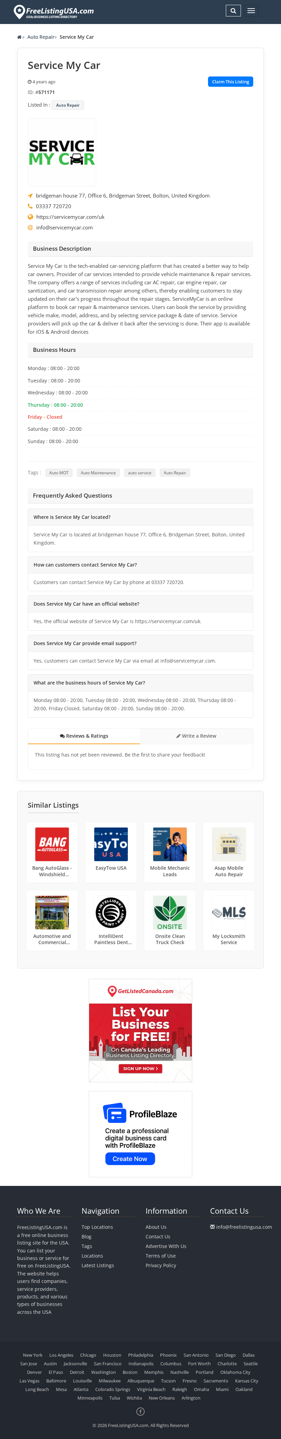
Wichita (134, 1398)
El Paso (56, 1372)
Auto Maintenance (98, 473)
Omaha (201, 1389)
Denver (34, 1372)
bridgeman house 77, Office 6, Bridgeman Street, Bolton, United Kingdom (123, 195)
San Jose (28, 1363)
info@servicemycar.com (64, 227)
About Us (156, 1227)
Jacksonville (75, 1363)
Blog (86, 1236)
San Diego (226, 1355)
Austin (50, 1363)
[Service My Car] (62, 151)
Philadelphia (140, 1355)
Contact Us (158, 1236)
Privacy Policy (161, 1265)
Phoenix (168, 1355)
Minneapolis (89, 1398)
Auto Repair (40, 37)
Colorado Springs (112, 1389)
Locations (92, 1255)
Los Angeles (61, 1355)
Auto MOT (59, 473)
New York (32, 1355)
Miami (222, 1389)
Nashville (179, 1372)
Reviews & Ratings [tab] (86, 736)
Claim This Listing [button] (230, 82)
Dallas (249, 1355)
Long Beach (37, 1389)
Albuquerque (140, 1381)
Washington (103, 1372)
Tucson (168, 1381)
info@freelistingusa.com (244, 1227)
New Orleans (162, 1398)
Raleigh (179, 1389)
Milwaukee (110, 1381)
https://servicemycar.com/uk (70, 216)
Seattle (251, 1363)
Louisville (82, 1381)
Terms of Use (161, 1255)
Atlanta (81, 1389)
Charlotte (227, 1363)
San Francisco (108, 1363)
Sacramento (216, 1381)
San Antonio (196, 1355)
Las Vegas (29, 1381)
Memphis (153, 1372)
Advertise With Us (166, 1246)
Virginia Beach (151, 1389)
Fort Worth (199, 1363)
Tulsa (114, 1398)
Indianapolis (141, 1363)
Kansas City (246, 1381)
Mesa (61, 1389)
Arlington (191, 1398)
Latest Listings (98, 1265)
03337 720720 (53, 206)
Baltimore (56, 1381)
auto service (139, 473)
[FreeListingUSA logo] (53, 12)
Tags (87, 1246)
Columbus (170, 1363)
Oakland (244, 1389)
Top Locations (97, 1227)
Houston (112, 1355)
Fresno (190, 1381)
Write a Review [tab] (198, 736)
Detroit (77, 1372)
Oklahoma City (235, 1372)
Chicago (88, 1355)
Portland (204, 1372)
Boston (130, 1372)
